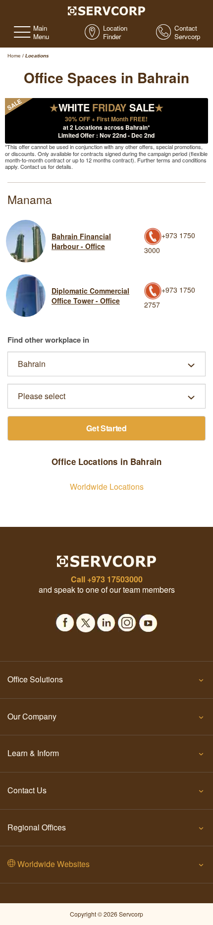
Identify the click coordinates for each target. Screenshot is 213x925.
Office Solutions (35, 679)
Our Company (31, 716)
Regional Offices (36, 827)
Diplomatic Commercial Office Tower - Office (90, 296)
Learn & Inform (33, 753)
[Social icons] (64, 620)
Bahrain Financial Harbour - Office (81, 241)
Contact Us (27, 790)
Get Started (106, 428)
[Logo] (107, 10)
